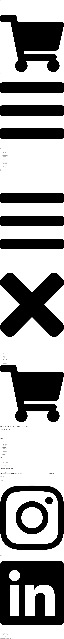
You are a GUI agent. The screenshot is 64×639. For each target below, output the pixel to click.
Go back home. (5, 430)
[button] (32, 111)
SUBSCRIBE (51, 473)
